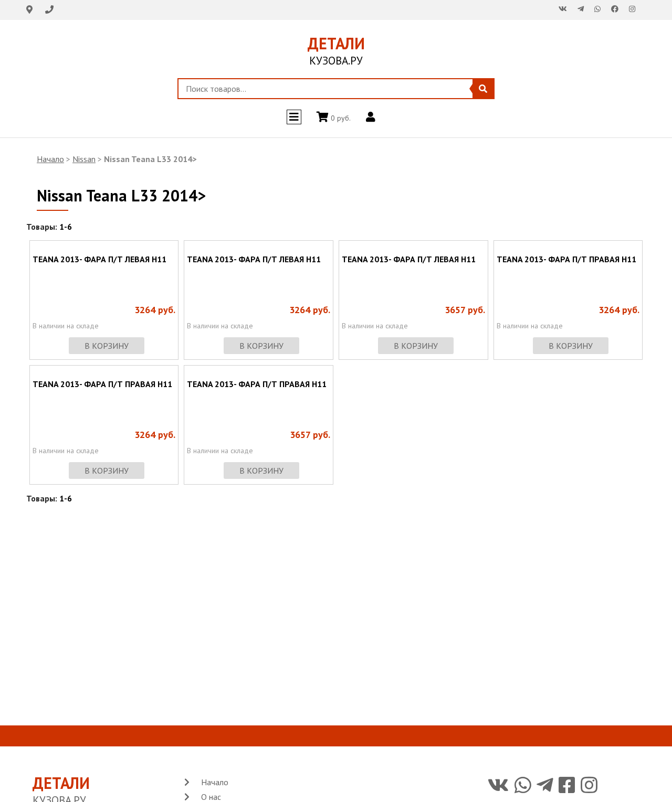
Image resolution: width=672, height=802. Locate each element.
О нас (211, 797)
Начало (50, 159)
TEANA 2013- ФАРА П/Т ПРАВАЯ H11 (566, 259)
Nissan (84, 159)
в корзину (107, 345)
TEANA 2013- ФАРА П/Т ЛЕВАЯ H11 (99, 259)
